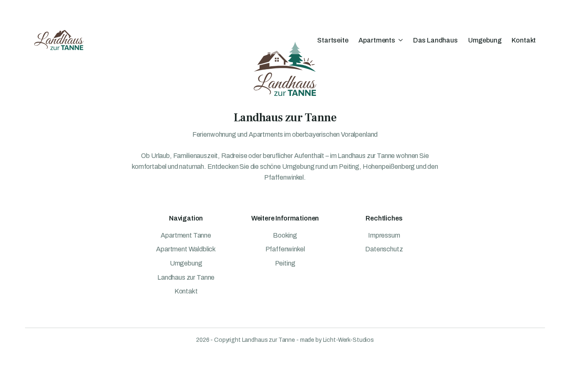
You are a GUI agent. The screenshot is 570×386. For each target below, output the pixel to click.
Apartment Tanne (186, 235)
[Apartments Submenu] (401, 40)
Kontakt (524, 40)
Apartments (376, 40)
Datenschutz (384, 249)
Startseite (332, 40)
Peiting (285, 263)
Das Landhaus (435, 40)
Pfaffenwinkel (285, 249)
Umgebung (485, 40)
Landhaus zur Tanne (185, 277)
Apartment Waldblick (186, 249)
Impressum (384, 235)
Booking (285, 235)
